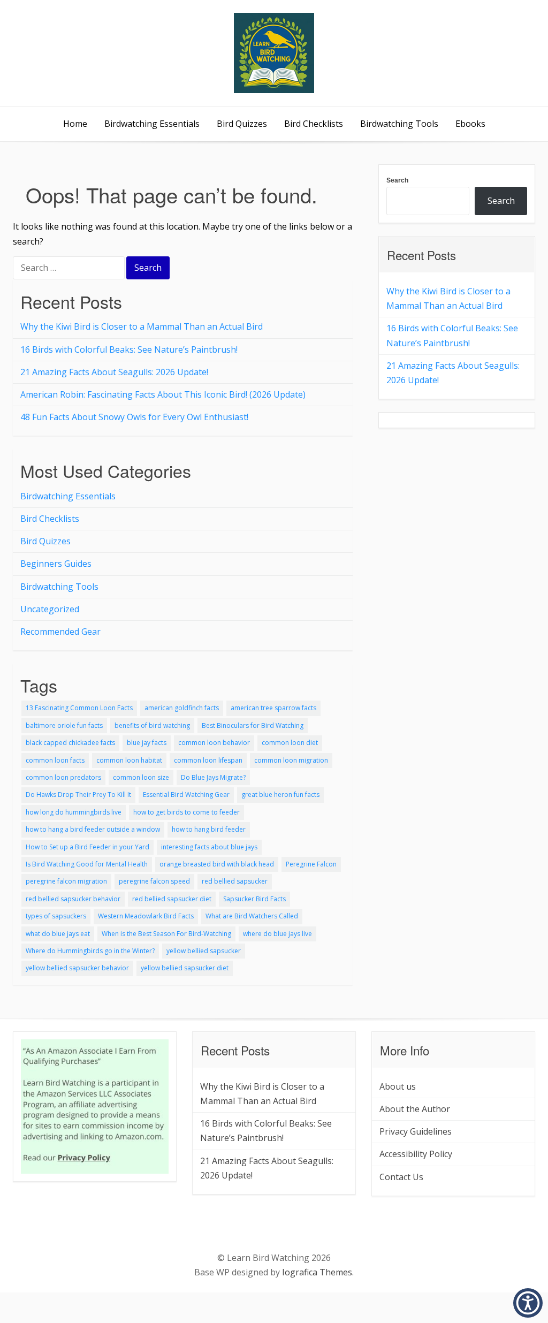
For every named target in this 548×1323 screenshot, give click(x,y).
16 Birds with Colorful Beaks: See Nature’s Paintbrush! (129, 349)
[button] (528, 1303)
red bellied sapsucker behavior (73, 898)
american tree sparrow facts (273, 707)
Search (397, 180)
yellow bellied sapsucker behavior (77, 967)
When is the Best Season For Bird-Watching (166, 933)
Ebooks (470, 124)
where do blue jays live (277, 933)
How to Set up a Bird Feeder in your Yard (87, 846)
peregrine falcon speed (154, 881)
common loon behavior (214, 742)
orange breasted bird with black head (216, 864)
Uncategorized (49, 609)
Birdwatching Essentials (152, 124)
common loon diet (290, 742)
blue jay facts (146, 742)
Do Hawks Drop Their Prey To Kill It (78, 794)
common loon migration (291, 760)
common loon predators (63, 777)
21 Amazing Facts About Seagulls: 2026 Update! (114, 372)
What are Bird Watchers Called (252, 916)
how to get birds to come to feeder (186, 812)
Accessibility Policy (415, 1154)
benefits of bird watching (152, 725)
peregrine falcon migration (66, 881)
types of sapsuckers (56, 916)
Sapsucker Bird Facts (254, 898)
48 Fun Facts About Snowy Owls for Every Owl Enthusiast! (134, 417)
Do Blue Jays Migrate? (213, 777)
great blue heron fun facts (280, 794)
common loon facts (55, 760)
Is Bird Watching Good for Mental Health (87, 864)
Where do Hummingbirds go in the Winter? (90, 950)
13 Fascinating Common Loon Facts (79, 707)
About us (397, 1086)
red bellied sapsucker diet (171, 898)
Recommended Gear (60, 631)
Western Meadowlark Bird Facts (146, 916)
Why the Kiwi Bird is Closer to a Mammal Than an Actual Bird (141, 326)
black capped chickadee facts (70, 742)
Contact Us (401, 1177)
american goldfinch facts (181, 707)
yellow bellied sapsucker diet (185, 967)
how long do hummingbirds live (73, 812)
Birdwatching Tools (399, 124)
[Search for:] (69, 268)
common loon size (141, 777)
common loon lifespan (208, 760)
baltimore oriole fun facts (64, 725)
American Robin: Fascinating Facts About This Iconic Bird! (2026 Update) (163, 394)
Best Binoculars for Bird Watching (252, 725)
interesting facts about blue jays (209, 846)
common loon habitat (129, 760)
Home (75, 124)
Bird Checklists (313, 124)
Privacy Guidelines (415, 1131)
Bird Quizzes (242, 124)
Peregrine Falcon (311, 864)
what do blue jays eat (58, 933)
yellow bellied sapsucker (203, 950)
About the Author (414, 1109)
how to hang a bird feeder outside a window (93, 829)
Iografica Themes (317, 1272)
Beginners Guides (56, 563)
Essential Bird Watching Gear (186, 794)
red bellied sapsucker (235, 881)
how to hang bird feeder (209, 829)
